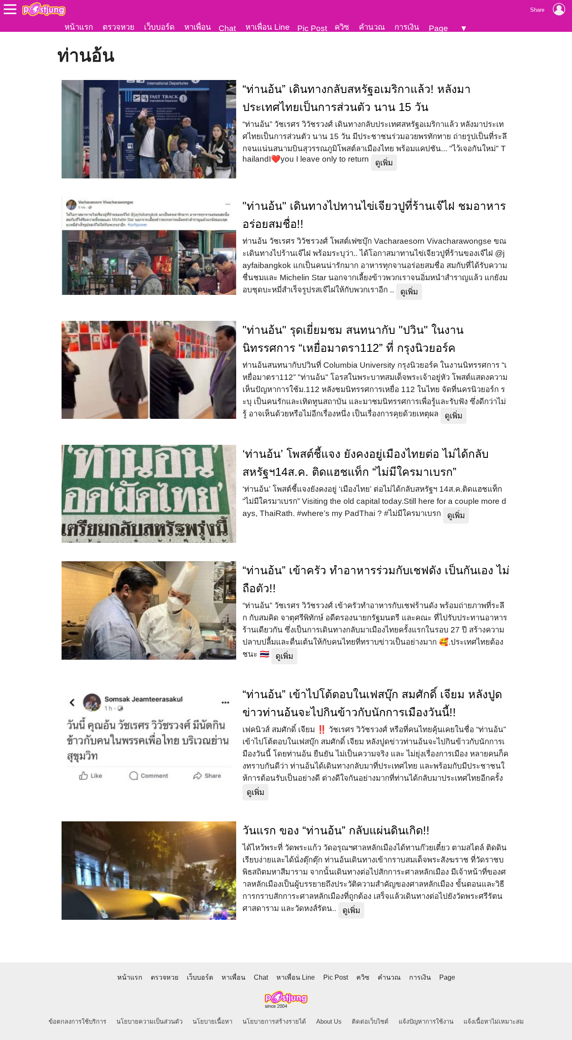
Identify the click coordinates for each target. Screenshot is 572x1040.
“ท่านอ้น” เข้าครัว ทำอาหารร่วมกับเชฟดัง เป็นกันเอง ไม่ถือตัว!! (376, 579)
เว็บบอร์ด (159, 27)
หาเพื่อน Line (267, 27)
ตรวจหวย (118, 27)
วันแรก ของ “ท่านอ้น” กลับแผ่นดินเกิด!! (336, 830)
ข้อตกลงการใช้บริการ (77, 1021)
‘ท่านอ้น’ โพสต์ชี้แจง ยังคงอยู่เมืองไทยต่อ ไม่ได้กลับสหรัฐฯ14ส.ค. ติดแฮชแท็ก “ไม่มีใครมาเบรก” (365, 463)
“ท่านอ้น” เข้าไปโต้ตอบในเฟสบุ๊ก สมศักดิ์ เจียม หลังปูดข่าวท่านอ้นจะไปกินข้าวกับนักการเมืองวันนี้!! (372, 703)
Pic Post (312, 28)
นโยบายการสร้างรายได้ (274, 1021)
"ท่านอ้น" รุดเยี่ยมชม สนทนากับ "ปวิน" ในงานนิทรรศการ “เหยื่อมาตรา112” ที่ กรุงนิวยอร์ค (353, 339)
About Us (329, 1021)
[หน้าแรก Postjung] (44, 9)
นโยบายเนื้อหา (212, 1021)
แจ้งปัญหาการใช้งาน (426, 1021)
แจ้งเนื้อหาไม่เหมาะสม (494, 1021)
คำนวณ (372, 27)
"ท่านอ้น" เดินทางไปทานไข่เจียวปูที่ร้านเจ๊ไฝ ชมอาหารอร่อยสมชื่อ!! (374, 215)
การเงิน (406, 27)
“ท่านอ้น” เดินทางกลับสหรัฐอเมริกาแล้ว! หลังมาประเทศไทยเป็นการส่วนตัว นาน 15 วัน (356, 98)
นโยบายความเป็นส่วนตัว (149, 1021)
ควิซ (342, 27)
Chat (227, 28)
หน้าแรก (78, 27)
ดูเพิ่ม (384, 162)
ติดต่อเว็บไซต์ (370, 1021)
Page (438, 28)
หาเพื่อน (197, 27)
